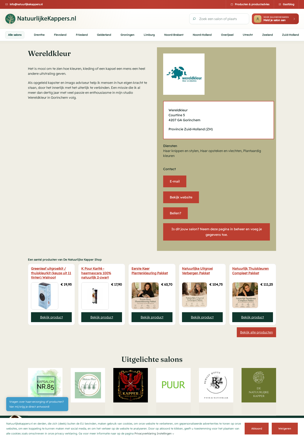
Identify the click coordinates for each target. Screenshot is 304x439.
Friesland (82, 34)
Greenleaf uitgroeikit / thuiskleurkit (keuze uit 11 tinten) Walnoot (51, 272)
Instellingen (164, 433)
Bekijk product (51, 317)
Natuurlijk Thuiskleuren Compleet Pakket (250, 270)
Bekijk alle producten (256, 332)
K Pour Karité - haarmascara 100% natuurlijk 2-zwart (96, 272)
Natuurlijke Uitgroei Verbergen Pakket (197, 270)
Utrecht (248, 34)
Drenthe (39, 34)
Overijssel (227, 34)
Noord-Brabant (173, 34)
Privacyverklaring (145, 433)
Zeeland (267, 34)
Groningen (127, 34)
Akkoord (256, 428)
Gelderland (104, 34)
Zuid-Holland (290, 34)
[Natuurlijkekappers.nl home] (42, 19)
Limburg (149, 34)
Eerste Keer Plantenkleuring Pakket (150, 270)
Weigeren (284, 428)
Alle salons (15, 34)
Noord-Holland (202, 34)
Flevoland (60, 34)
